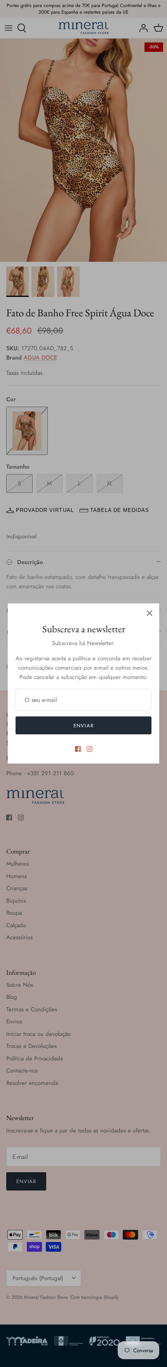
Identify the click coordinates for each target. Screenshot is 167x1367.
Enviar (83, 725)
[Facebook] (78, 749)
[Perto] (149, 613)
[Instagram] (89, 749)
